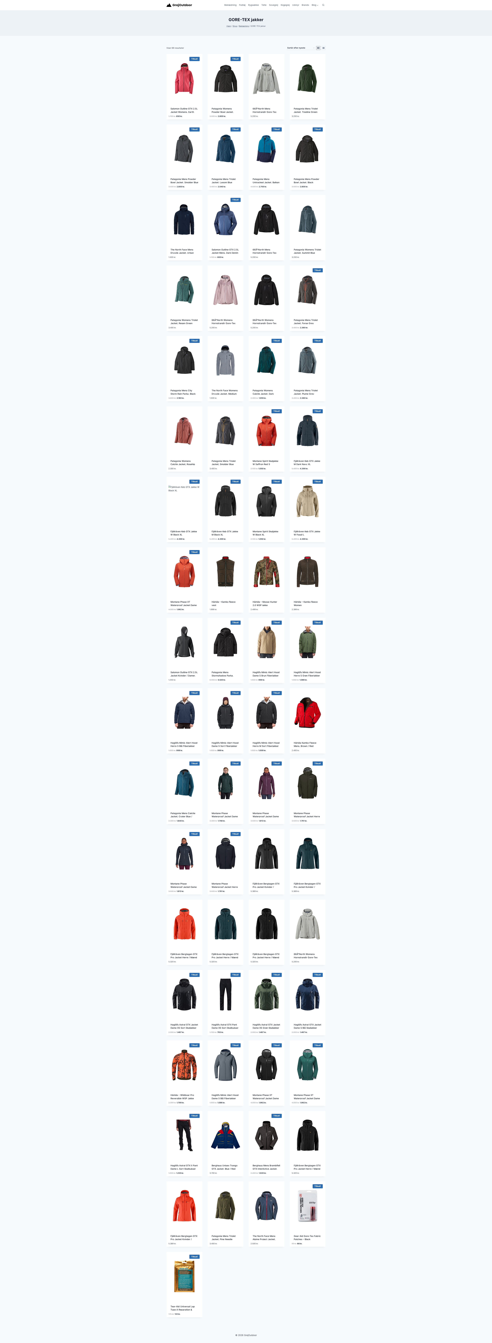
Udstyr (295, 5)
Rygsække (253, 5)
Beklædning (230, 5)
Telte (263, 5)
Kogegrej (285, 5)
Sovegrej (273, 5)
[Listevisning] (323, 48)
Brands (305, 5)
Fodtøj (242, 5)
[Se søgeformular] (323, 5)
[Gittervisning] (318, 48)
